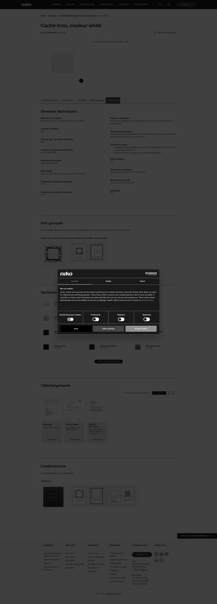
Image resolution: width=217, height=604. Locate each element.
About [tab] (142, 281)
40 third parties (77, 308)
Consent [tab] (74, 281)
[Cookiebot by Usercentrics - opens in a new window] (147, 273)
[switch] (96, 319)
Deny (76, 329)
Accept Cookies (141, 329)
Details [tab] (108, 281)
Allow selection (108, 329)
